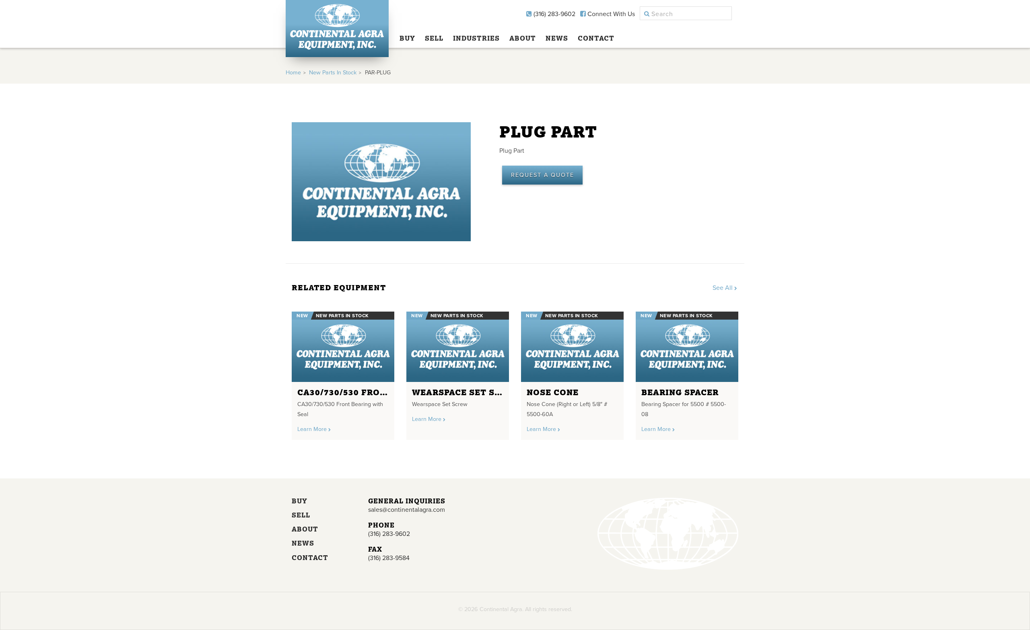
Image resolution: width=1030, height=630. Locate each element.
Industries (476, 38)
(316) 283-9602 (553, 14)
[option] (343, 372)
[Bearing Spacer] (687, 347)
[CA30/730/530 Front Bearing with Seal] (343, 347)
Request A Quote (542, 175)
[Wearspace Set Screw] (457, 347)
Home (293, 72)
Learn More (312, 429)
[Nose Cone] (572, 347)
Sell (434, 38)
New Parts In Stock (332, 72)
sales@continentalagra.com (406, 510)
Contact (596, 38)
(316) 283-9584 (389, 558)
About (522, 38)
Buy (407, 38)
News (557, 38)
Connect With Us (610, 14)
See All (723, 288)
